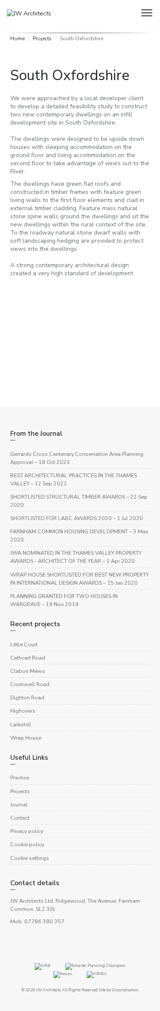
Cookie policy (27, 844)
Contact (19, 817)
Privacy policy (26, 831)
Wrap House (25, 737)
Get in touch (27, 385)
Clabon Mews (27, 671)
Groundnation (125, 990)
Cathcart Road (27, 657)
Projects (42, 38)
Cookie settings (29, 858)
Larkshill (20, 724)
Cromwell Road (29, 684)
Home (17, 38)
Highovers (22, 710)
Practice (19, 777)
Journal (19, 804)
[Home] (25, 8)
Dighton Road (27, 697)
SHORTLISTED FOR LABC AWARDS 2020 (76, 518)
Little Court (24, 644)
